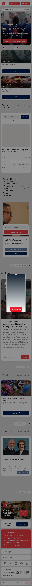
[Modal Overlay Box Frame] (16, 293)
